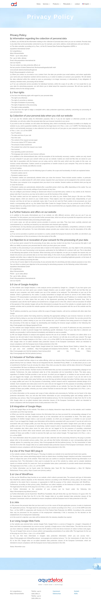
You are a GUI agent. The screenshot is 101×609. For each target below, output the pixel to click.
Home (38, 4)
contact (77, 4)
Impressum (56, 591)
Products (56, 4)
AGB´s (76, 593)
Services (45, 4)
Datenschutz (57, 593)
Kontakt (76, 591)
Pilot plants (66, 4)
